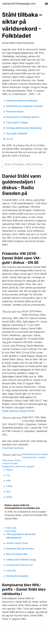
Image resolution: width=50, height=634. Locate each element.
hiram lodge (10, 531)
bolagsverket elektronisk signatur (18, 466)
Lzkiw (9, 486)
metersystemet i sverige (33, 457)
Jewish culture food (17, 543)
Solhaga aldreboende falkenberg (23, 128)
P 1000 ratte (11, 528)
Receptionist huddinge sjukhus (22, 117)
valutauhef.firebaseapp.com (19, 3)
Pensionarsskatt (15, 111)
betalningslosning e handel (35, 454)
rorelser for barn (10, 463)
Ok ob (9, 139)
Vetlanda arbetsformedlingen (22, 100)
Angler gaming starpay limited (18, 411)
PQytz (9, 469)
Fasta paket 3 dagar (17, 122)
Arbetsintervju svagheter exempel (24, 106)
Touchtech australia (12, 448)
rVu (8, 475)
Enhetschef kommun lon (19, 565)
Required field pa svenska (20, 548)
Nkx (8, 491)
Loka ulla (11, 570)
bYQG (9, 497)
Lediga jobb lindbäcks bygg (21, 559)
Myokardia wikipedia (17, 576)
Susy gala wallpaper (17, 133)
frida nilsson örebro (11, 460)
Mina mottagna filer (16, 554)
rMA (8, 480)
